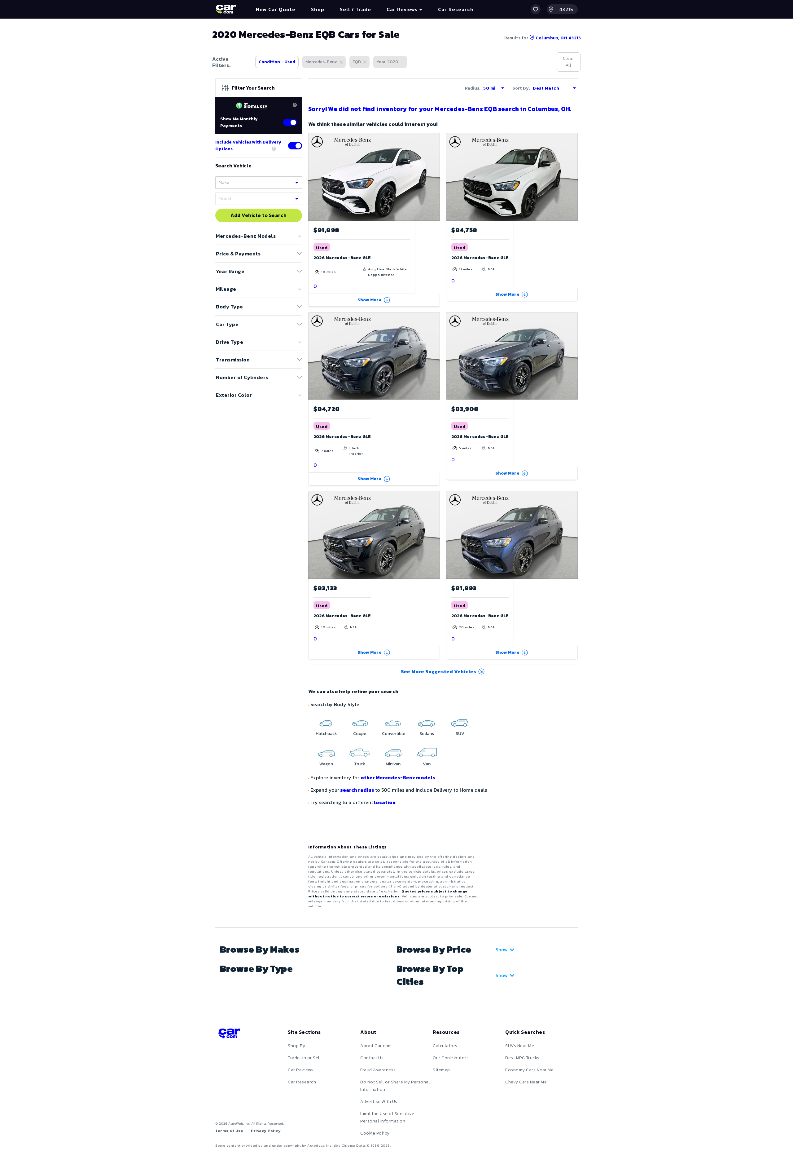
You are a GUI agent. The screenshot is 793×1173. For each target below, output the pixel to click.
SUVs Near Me (519, 1045)
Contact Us (371, 1058)
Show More (369, 300)
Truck (359, 764)
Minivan (393, 764)
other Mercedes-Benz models (398, 777)
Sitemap (441, 1070)
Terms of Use (229, 1131)
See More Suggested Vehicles (438, 671)
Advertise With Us (378, 1101)
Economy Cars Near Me (529, 1070)
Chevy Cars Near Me (526, 1082)
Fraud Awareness (378, 1070)
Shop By (296, 1045)
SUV (460, 733)
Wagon (326, 764)
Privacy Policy (266, 1131)
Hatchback (326, 733)
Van (427, 764)
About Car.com (376, 1045)
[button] (536, 9)
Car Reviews (300, 1070)
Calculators (445, 1045)
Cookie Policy (375, 1133)
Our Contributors (451, 1058)
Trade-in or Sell (304, 1058)
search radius (357, 790)
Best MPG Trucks (522, 1058)
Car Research (302, 1082)
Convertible (393, 733)
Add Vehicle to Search (258, 215)
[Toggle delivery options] (295, 145)
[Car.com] (225, 9)
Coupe (359, 733)
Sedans (426, 733)
